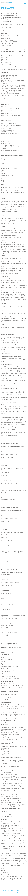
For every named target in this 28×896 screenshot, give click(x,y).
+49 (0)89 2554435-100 (10, 635)
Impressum (10, 890)
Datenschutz (4, 890)
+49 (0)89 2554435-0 (10, 634)
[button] (25, 4)
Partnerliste (3, 30)
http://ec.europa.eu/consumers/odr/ (12, 435)
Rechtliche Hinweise (16, 891)
